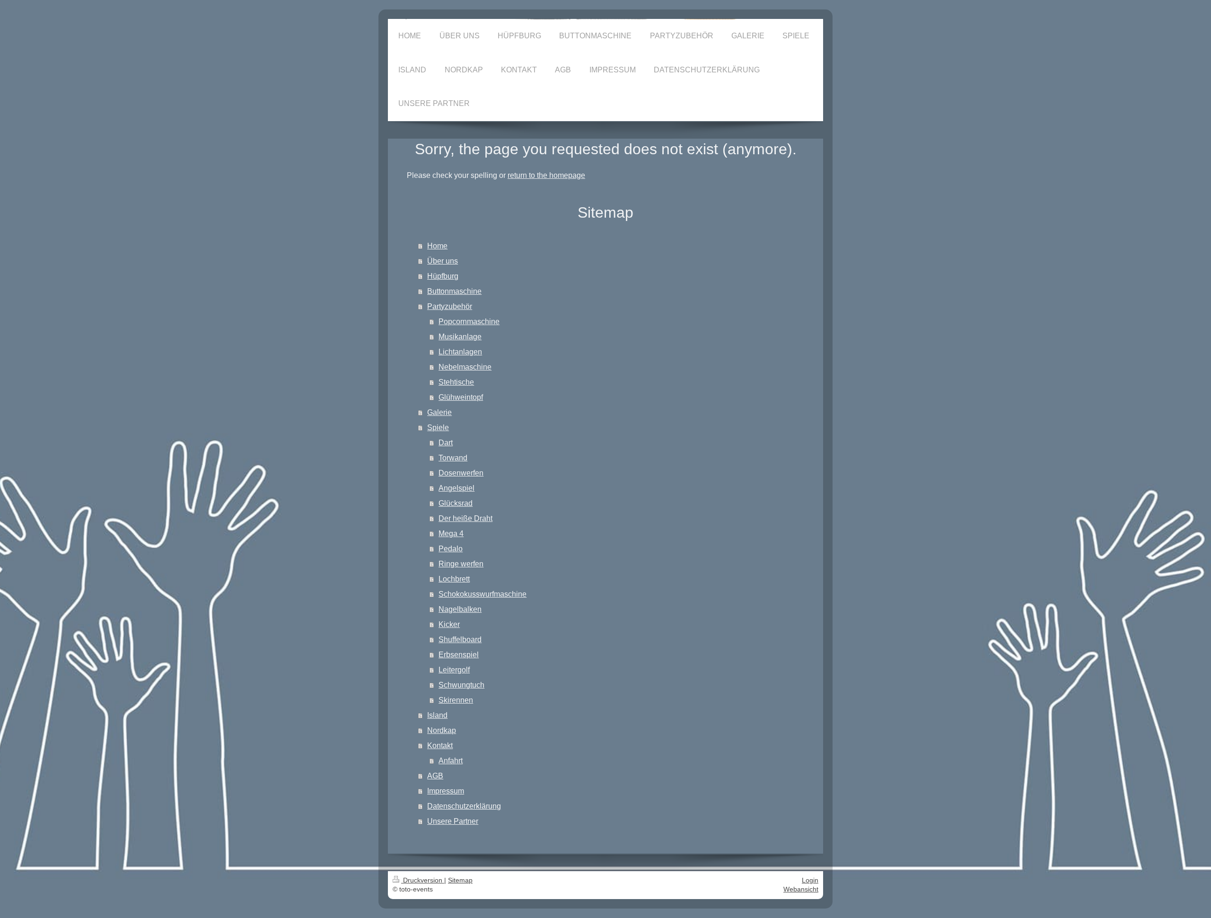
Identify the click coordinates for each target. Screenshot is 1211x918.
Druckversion (422, 880)
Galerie (439, 412)
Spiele (438, 428)
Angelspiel (456, 488)
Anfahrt (451, 761)
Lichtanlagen (460, 352)
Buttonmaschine (454, 291)
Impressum (445, 791)
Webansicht (800, 889)
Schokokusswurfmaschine (483, 594)
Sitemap (460, 880)
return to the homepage (546, 175)
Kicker (449, 624)
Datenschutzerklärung (464, 806)
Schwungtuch (461, 685)
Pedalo (451, 549)
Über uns (442, 261)
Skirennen (456, 700)
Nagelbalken (460, 609)
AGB (435, 776)
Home (437, 246)
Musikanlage (460, 337)
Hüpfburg (442, 276)
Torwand (453, 458)
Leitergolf (454, 670)
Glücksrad (456, 503)
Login (810, 880)
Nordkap (441, 730)
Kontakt (440, 745)
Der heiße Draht (465, 518)
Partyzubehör (449, 306)
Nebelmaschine (465, 367)
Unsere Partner (452, 821)
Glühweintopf (461, 397)
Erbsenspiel (459, 655)
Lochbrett (454, 579)
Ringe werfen (461, 564)
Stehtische (456, 382)
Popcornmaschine (469, 322)
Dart (446, 443)
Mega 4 (451, 534)
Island (437, 715)
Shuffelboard (460, 640)
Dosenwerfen (461, 473)
